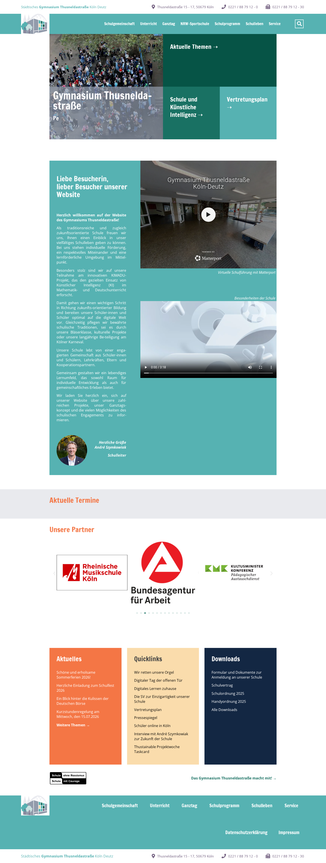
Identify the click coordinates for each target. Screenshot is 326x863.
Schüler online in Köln (152, 725)
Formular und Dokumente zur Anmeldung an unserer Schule (237, 675)
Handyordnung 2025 (229, 701)
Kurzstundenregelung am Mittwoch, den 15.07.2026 (78, 714)
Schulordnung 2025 (228, 693)
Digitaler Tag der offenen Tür (158, 680)
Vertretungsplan (148, 709)
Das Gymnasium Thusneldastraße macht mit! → (234, 778)
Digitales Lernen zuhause (155, 688)
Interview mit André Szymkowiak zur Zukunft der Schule (161, 736)
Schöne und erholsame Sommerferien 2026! (76, 675)
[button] (54, 573)
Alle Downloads (224, 709)
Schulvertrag (222, 685)
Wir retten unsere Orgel (154, 672)
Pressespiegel (145, 717)
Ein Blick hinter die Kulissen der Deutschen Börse (83, 701)
